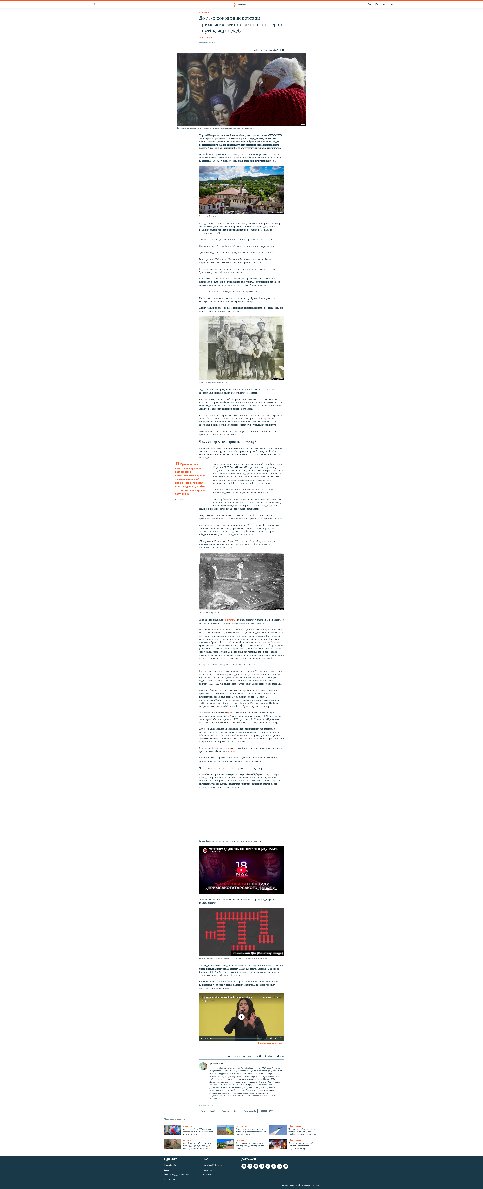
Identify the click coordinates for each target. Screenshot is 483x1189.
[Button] (256, 50)
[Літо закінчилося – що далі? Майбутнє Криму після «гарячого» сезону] (278, 1144)
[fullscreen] (281, 1038)
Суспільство (188, 1126)
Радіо (166, 1170)
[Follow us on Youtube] (255, 1166)
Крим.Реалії (209, 1000)
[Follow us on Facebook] (244, 1166)
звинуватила (230, 620)
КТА (376, 4)
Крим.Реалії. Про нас (212, 1165)
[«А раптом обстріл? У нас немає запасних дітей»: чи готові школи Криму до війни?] (172, 1130)
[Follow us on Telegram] (261, 1166)
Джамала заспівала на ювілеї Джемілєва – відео (227, 997)
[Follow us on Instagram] (267, 1166)
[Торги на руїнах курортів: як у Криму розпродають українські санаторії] (225, 1144)
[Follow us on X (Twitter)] (249, 1166)
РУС (369, 4)
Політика (204, 12)
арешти (231, 751)
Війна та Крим (294, 1126)
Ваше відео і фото (171, 1165)
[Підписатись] (285, 1166)
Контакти (207, 1175)
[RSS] (273, 1166)
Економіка (240, 1140)
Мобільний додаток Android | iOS (179, 1175)
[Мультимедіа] (384, 4)
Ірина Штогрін (205, 38)
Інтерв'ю (187, 1140)
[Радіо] (391, 4)
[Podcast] (279, 1166)
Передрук (207, 1170)
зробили (231, 713)
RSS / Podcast (170, 1180)
